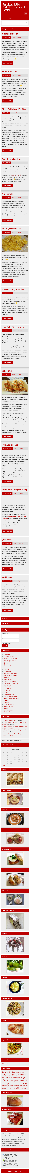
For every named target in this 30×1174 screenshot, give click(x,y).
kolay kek (3, 1079)
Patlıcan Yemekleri (9, 694)
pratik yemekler (14, 1080)
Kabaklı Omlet (7, 577)
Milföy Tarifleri (7, 370)
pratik (9, 1080)
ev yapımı (20, 1074)
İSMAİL (12, 735)
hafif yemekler (14, 1076)
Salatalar (6, 702)
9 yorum (19, 75)
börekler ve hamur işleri (10, 658)
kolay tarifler (7, 687)
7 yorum (20, 330)
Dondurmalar (7, 668)
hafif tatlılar (8, 1076)
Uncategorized (8, 710)
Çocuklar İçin (7, 662)
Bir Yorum (21, 293)
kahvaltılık (16, 1077)
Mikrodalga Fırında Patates (11, 228)
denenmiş (7, 1074)
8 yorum (19, 37)
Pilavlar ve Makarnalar (10, 696)
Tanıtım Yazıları (8, 706)
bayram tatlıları (16, 1072)
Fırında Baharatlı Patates (10, 444)
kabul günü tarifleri (8, 1077)
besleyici (22, 1072)
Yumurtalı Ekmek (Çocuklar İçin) (13, 289)
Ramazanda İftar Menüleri (11, 698)
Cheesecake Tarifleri (10, 660)
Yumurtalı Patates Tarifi (10, 33)
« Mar (3, 765)
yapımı (16, 1085)
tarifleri (7, 1085)
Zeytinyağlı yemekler (10, 712)
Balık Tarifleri (7, 654)
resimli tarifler (13, 1081)
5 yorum (19, 197)
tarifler (3, 1085)
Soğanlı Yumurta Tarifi (9, 71)
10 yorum (20, 543)
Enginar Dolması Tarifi (10, 720)
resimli (7, 1081)
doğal (13, 1074)
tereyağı (12, 1085)
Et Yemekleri (7, 671)
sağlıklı (7, 1084)
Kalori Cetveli (8, 679)
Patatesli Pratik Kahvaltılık (11, 159)
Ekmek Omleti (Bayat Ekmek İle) (13, 326)
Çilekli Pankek (7, 539)
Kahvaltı (6, 677)
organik (4, 1080)
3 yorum (19, 163)
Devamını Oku (7, 63)
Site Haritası (5, 1064)
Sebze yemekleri (9, 704)
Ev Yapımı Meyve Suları (10, 673)
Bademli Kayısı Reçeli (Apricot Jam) (14, 489)
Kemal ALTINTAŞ (18, 1171)
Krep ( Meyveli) (7, 193)
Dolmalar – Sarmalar (9, 666)
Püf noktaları (21, 1080)
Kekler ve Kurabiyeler (10, 681)
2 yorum (19, 232)
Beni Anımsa (6, 643)
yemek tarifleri (11, 1087)
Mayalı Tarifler (8, 689)
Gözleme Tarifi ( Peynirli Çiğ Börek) (14, 109)
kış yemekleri (7, 685)
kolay (24, 1077)
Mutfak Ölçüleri (8, 691)
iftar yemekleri (21, 1076)
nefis (25, 1079)
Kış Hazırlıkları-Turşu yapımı (11, 683)
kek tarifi (20, 1077)
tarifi (25, 1083)
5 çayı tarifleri (7, 1072)
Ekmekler (6, 669)
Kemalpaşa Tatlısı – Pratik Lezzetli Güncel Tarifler (14, 7)
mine (14, 37)
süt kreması (20, 1084)
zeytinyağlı (17, 1087)
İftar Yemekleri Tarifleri (10, 675)
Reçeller (6, 700)
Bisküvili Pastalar (9, 656)
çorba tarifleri (23, 1088)
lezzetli (21, 1079)
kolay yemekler (15, 1079)
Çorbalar (6, 664)
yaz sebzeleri (21, 1085)
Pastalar (6, 692)
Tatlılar (6, 708)
